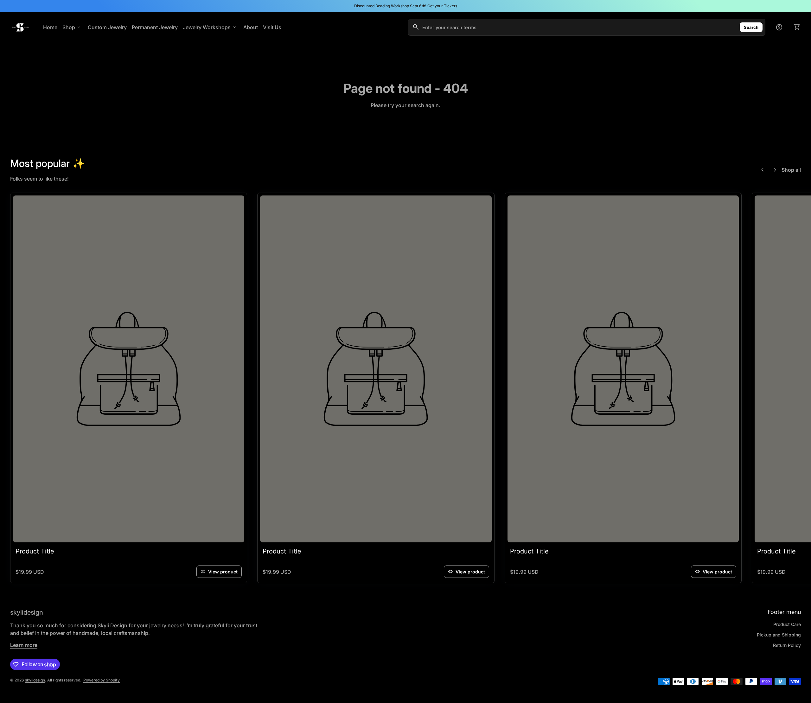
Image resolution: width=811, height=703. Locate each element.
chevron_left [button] (762, 170)
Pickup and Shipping (779, 634)
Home (50, 27)
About (250, 27)
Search (751, 27)
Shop (71, 27)
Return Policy (787, 645)
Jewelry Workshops (210, 27)
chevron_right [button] (775, 170)
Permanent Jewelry (155, 27)
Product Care (787, 624)
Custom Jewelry (107, 27)
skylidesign (26, 612)
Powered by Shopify (101, 680)
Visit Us (272, 27)
